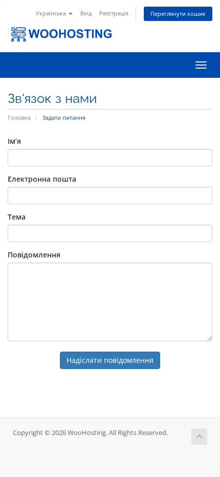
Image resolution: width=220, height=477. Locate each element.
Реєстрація (113, 13)
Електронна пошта (42, 179)
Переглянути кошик (178, 13)
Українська (52, 13)
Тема (17, 217)
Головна (19, 117)
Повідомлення (34, 254)
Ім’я (14, 141)
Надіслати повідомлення (110, 360)
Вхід (86, 13)
